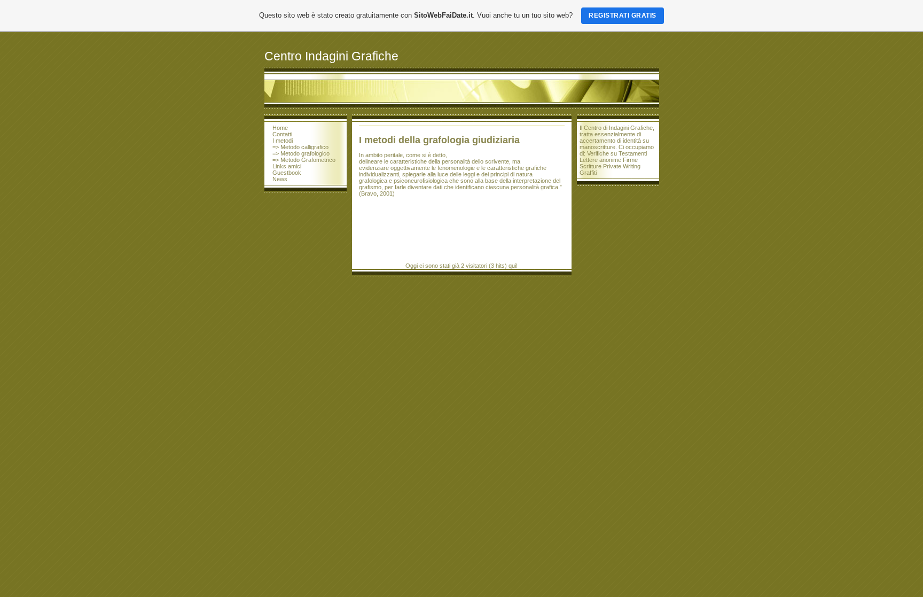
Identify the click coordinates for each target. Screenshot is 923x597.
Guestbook (286, 172)
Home (280, 128)
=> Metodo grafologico (301, 153)
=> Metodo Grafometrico (303, 160)
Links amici (286, 166)
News (279, 179)
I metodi (282, 140)
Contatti (282, 134)
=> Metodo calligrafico (300, 147)
